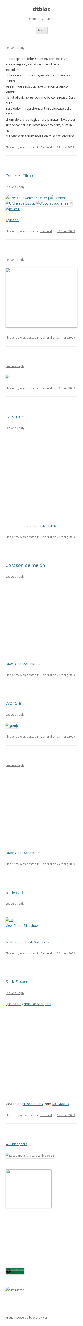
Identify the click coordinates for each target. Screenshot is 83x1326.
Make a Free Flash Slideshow (27, 942)
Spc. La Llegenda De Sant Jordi (28, 1004)
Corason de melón (25, 565)
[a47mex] (57, 198)
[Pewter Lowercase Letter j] (27, 198)
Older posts (16, 1144)
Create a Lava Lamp (42, 525)
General (46, 147)
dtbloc (41, 9)
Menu (41, 30)
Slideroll (14, 892)
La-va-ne (15, 417)
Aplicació (12, 220)
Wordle (13, 703)
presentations (32, 1104)
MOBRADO (60, 1104)
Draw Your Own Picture (23, 663)
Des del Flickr (20, 176)
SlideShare (17, 982)
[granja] (12, 725)
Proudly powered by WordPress (26, 1318)
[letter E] (13, 209)
